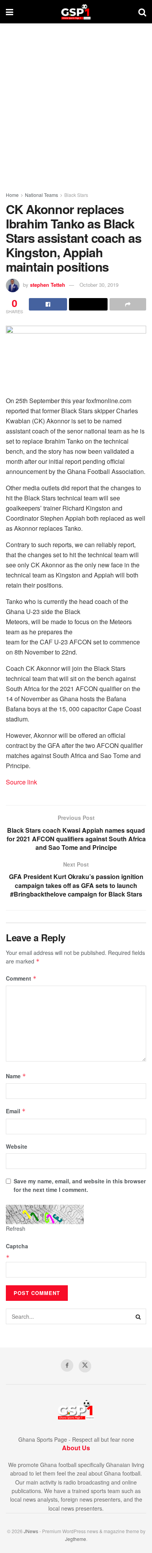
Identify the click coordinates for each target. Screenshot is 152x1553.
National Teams (41, 194)
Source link (21, 781)
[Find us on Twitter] (85, 1366)
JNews (31, 1531)
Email (16, 1111)
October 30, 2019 (99, 284)
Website (16, 1146)
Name (16, 1076)
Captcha (17, 1246)
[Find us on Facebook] (67, 1365)
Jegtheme (75, 1538)
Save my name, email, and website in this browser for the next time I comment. (80, 1185)
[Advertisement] (76, 103)
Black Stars (76, 194)
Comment (21, 978)
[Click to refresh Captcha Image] (45, 1214)
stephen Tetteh (47, 284)
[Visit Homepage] (75, 11)
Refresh (15, 1228)
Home (12, 194)
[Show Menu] (9, 11)
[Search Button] (142, 11)
